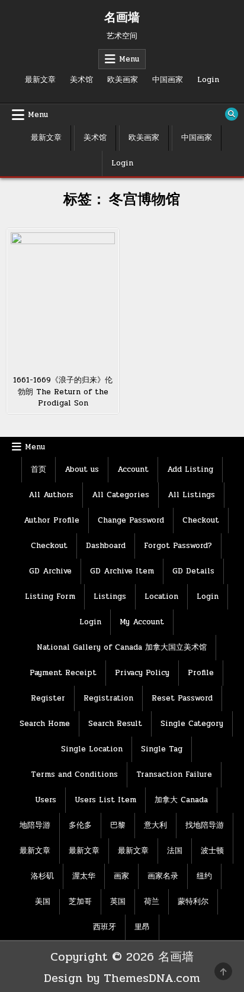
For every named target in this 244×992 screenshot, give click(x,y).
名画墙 (122, 17)
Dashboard (106, 546)
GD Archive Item (122, 571)
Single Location (92, 749)
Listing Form (50, 596)
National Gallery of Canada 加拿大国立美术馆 (122, 647)
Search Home (45, 724)
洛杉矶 (42, 876)
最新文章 (40, 80)
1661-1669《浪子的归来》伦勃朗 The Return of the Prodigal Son (63, 391)
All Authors (50, 495)
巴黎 (118, 825)
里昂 (142, 927)
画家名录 (162, 876)
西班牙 (104, 927)
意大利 (155, 825)
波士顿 (212, 851)
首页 (38, 469)
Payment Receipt (63, 673)
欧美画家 (122, 80)
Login (208, 80)
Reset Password (182, 698)
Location (161, 596)
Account (133, 469)
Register (48, 698)
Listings (110, 596)
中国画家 (167, 80)
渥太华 (83, 876)
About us (82, 469)
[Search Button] (231, 114)
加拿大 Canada (181, 800)
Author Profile (51, 520)
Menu (129, 59)
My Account (142, 622)
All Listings (191, 495)
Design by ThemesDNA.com (122, 978)
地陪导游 (35, 825)
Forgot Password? (178, 546)
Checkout (200, 520)
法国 (174, 851)
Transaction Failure (174, 774)
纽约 (204, 876)
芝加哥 (80, 901)
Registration (108, 698)
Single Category (191, 724)
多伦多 (80, 825)
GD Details (193, 571)
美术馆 (81, 80)
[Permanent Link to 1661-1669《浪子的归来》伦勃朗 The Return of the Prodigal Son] (63, 300)
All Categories (120, 495)
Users (45, 800)
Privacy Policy (142, 673)
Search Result (115, 724)
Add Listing (190, 469)
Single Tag (161, 749)
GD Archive (50, 571)
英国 (118, 901)
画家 (121, 876)
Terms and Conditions (74, 774)
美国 (42, 901)
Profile (201, 673)
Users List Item (105, 800)
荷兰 (151, 901)
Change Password (131, 520)
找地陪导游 (204, 825)
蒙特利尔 (193, 901)
